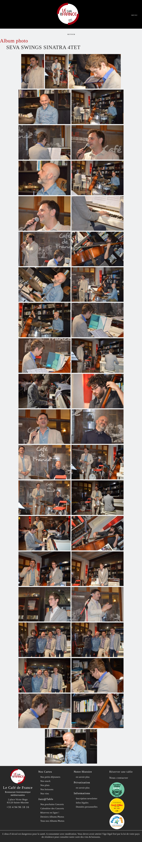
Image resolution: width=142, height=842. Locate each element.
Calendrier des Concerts (52, 808)
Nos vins (44, 793)
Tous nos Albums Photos (52, 821)
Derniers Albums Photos (52, 816)
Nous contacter (118, 777)
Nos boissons (46, 789)
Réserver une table (121, 771)
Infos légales (82, 802)
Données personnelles (86, 807)
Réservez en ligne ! (49, 812)
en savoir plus (83, 777)
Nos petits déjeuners (50, 777)
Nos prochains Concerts (52, 804)
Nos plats (45, 785)
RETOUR (71, 34)
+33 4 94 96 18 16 (18, 807)
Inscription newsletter (86, 798)
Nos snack (45, 781)
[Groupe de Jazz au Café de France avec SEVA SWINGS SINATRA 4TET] (32, 71)
